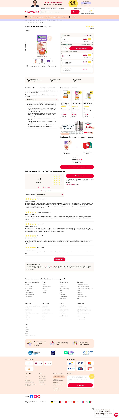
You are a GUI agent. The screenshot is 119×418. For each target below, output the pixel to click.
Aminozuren (80, 305)
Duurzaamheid (42, 380)
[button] (42, 99)
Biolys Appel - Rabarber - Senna (88, 102)
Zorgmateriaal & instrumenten (32, 313)
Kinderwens (45, 307)
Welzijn (41, 17)
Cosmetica (27, 284)
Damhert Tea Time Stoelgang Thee (66, 152)
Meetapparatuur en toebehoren (32, 305)
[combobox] (65, 48)
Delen (44, 66)
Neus (61, 292)
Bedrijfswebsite (42, 378)
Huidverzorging (28, 296)
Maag (61, 290)
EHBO (26, 319)
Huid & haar (62, 294)
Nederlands (90, 8)
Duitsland (56, 401)
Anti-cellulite (63, 305)
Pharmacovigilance (29, 382)
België (62, 401)
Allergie (44, 284)
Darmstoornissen (63, 296)
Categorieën (30, 17)
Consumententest (64, 133)
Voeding (36, 22)
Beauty (36, 17)
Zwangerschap (46, 311)
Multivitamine (80, 294)
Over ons (79, 8)
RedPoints (73, 17)
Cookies (55, 386)
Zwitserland (78, 401)
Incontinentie (28, 311)
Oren (44, 317)
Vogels (26, 333)
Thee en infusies (43, 22)
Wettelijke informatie (57, 390)
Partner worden (42, 384)
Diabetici (44, 290)
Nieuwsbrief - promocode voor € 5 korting (49, 8)
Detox (61, 307)
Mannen (27, 290)
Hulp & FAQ (75, 8)
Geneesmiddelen (48, 17)
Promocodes (61, 8)
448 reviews (91, 28)
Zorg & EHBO (64, 17)
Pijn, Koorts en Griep (64, 288)
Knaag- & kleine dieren (30, 335)
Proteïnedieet (63, 313)
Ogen (44, 319)
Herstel (79, 315)
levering (86, 44)
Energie (44, 292)
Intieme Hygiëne (28, 288)
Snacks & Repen (81, 319)
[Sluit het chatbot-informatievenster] (93, 409)
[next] (92, 104)
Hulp (26, 378)
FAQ (26, 376)
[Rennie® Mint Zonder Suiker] (87, 145)
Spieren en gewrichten (48, 313)
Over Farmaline (42, 376)
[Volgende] (93, 128)
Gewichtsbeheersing (64, 309)
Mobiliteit (27, 315)
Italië (93, 401)
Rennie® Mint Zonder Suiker (87, 152)
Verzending (80, 161)
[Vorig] (61, 128)
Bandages (27, 307)
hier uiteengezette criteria (50, 266)
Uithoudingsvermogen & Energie (84, 309)
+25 (50, 38)
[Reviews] (90, 26)
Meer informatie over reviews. (72, 184)
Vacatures (41, 382)
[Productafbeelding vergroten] (42, 46)
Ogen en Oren (63, 298)
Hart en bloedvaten (47, 286)
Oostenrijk (70, 401)
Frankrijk (86, 401)
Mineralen (79, 292)
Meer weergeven (59, 259)
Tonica (78, 298)
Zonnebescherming (29, 294)
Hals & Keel (45, 288)
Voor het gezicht (29, 292)
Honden (27, 329)
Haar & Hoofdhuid (29, 286)
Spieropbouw (80, 311)
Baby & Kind (45, 305)
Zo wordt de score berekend (44, 187)
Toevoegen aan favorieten (34, 66)
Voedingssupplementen (82, 284)
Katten (26, 327)
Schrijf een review (79, 175)
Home (26, 22)
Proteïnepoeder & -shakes (83, 313)
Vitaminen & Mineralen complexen (85, 288)
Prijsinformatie (66, 35)
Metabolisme (63, 311)
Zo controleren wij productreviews (44, 190)
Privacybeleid (56, 388)
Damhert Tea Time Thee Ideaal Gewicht (76, 102)
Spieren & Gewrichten (82, 296)
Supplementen (56, 17)
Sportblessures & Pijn (82, 307)
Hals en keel (62, 286)
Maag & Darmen (46, 309)
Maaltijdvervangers (64, 315)
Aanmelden (81, 385)
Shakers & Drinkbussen (82, 317)
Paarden (27, 331)
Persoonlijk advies (53, 66)
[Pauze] (91, 133)
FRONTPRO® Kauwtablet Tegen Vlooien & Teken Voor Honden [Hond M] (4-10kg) (65, 103)
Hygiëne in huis (28, 309)
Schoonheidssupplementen (83, 286)
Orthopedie (27, 317)
